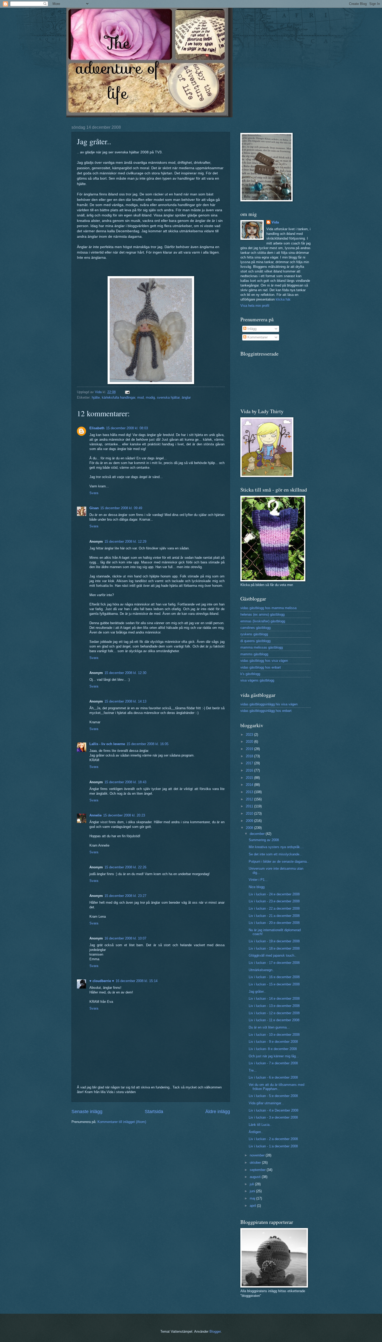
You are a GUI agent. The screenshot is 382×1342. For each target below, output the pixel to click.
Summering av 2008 (264, 840)
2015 (250, 778)
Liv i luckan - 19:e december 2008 (274, 941)
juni (253, 1191)
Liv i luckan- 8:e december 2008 (273, 1049)
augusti (256, 1177)
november (258, 1155)
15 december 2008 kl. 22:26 (125, 867)
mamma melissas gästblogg (261, 647)
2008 (250, 828)
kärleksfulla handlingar (118, 397)
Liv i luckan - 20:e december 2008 (274, 923)
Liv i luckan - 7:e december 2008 (273, 1063)
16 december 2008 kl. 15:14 (136, 981)
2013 (250, 792)
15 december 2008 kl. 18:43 (125, 782)
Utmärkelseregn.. (261, 970)
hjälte (96, 397)
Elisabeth (96, 428)
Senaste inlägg (86, 1111)
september (258, 1170)
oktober (256, 1162)
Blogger (215, 1331)
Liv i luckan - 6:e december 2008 (273, 1077)
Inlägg (251, 329)
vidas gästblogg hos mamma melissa (268, 608)
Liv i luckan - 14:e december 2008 (274, 998)
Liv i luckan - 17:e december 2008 (274, 963)
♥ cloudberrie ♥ (101, 981)
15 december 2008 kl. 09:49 (121, 508)
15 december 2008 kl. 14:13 (125, 701)
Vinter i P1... (258, 880)
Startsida (154, 1111)
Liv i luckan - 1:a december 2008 (273, 1146)
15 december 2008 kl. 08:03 (127, 428)
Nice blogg (257, 887)
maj (253, 1198)
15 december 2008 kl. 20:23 (124, 815)
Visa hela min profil (254, 306)
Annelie (95, 815)
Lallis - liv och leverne (107, 744)
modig (150, 397)
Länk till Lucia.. (260, 1125)
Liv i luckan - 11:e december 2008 (274, 1020)
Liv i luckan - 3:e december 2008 (273, 1117)
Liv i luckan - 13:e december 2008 (274, 1006)
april (253, 1206)
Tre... (253, 1070)
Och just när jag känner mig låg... (274, 1056)
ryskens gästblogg (254, 634)
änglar (186, 397)
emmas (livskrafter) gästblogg (262, 621)
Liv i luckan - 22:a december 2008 (274, 908)
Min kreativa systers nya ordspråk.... (276, 847)
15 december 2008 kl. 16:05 (147, 744)
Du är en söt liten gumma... (269, 1027)
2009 (250, 821)
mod (140, 397)
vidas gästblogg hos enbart (260, 667)
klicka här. (283, 299)
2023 (250, 735)
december (258, 834)
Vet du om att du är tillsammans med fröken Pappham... (276, 1087)
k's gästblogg (250, 674)
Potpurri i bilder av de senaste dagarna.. (279, 861)
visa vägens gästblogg (257, 680)
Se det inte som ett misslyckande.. (275, 854)
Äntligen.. (256, 1132)
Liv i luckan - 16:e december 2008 (274, 977)
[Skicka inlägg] (127, 392)
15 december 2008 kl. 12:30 (125, 673)
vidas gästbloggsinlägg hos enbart (266, 711)
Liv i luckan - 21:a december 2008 (274, 916)
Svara (93, 493)
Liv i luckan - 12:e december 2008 (274, 1013)
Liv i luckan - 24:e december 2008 (274, 894)
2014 (250, 785)
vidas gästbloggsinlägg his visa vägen (269, 704)
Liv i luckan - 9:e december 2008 (273, 1042)
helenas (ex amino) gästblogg (262, 614)
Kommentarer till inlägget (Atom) (121, 1122)
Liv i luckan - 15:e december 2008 (274, 984)
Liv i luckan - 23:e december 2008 (274, 901)
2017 (250, 763)
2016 (250, 770)
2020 (250, 742)
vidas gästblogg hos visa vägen (264, 661)
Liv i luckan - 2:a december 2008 (273, 1139)
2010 (250, 813)
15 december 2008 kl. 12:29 (125, 541)
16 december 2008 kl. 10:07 (125, 938)
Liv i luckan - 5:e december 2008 (273, 1096)
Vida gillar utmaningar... (266, 1103)
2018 (250, 756)
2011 (250, 806)
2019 (250, 749)
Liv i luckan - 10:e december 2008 (274, 1035)
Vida (275, 222)
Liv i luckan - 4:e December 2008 (273, 1110)
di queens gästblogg (255, 641)
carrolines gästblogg (255, 628)
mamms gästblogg (254, 654)
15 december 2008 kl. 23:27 (125, 896)
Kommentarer (257, 337)
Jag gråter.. (257, 991)
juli (252, 1184)
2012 (250, 799)
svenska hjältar (168, 397)
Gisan (94, 508)
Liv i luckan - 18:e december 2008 (274, 948)
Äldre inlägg (217, 1111)
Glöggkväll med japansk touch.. (272, 955)
